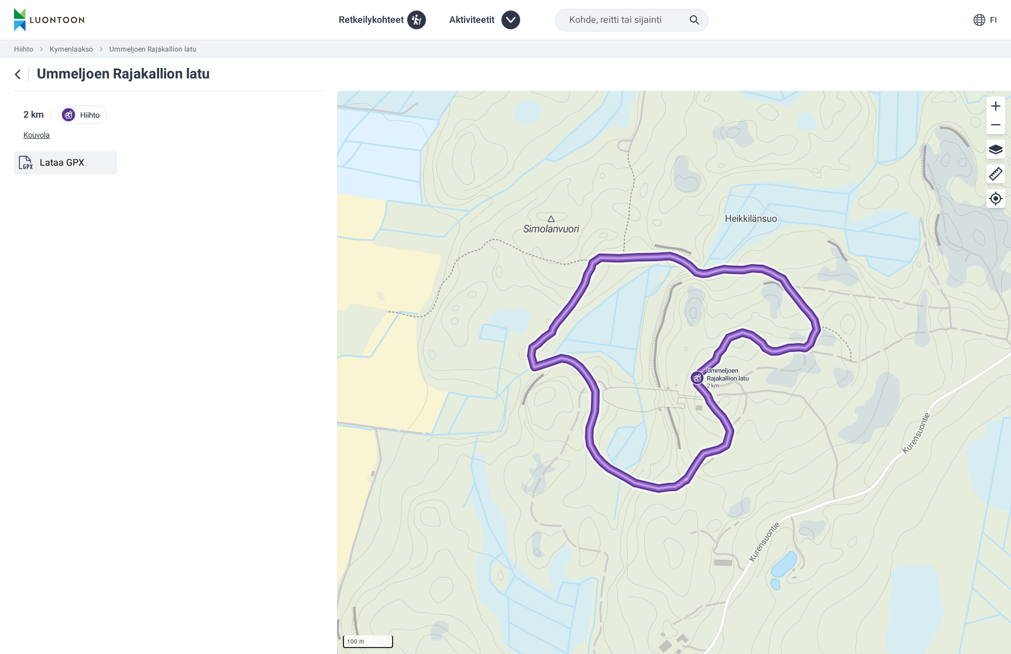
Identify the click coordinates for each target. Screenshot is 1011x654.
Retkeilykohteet (371, 20)
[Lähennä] (995, 106)
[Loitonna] (995, 124)
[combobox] (632, 20)
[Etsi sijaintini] (995, 198)
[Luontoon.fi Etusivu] (49, 20)
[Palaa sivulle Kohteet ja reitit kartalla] (17, 74)
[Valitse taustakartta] (995, 149)
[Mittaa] (995, 174)
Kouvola (36, 135)
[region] (674, 372)
